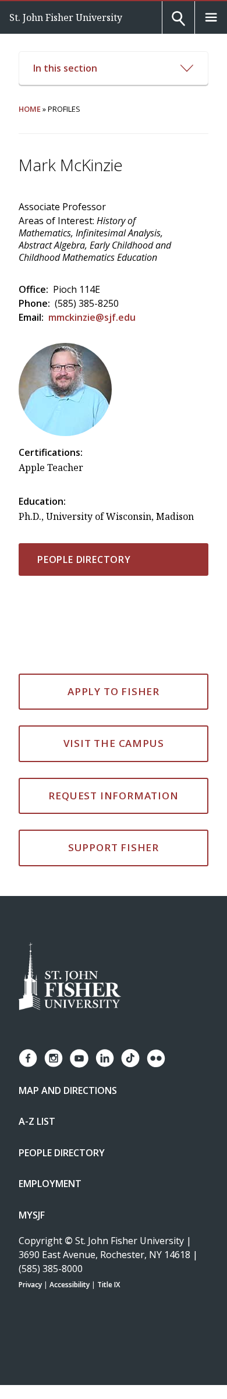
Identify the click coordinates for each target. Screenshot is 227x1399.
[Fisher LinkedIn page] (104, 1058)
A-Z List (37, 1121)
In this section (65, 68)
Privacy (30, 1285)
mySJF (32, 1215)
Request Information (113, 795)
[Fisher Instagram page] (53, 1058)
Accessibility (69, 1285)
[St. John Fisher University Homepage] (70, 977)
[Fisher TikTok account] (130, 1058)
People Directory (84, 559)
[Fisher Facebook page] (28, 1058)
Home (30, 109)
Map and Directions (68, 1090)
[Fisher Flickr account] (156, 1058)
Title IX (108, 1285)
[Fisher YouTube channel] (79, 1058)
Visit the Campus (113, 743)
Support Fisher (113, 847)
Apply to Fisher (113, 691)
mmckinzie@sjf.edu (92, 317)
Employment (50, 1183)
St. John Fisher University (65, 17)
